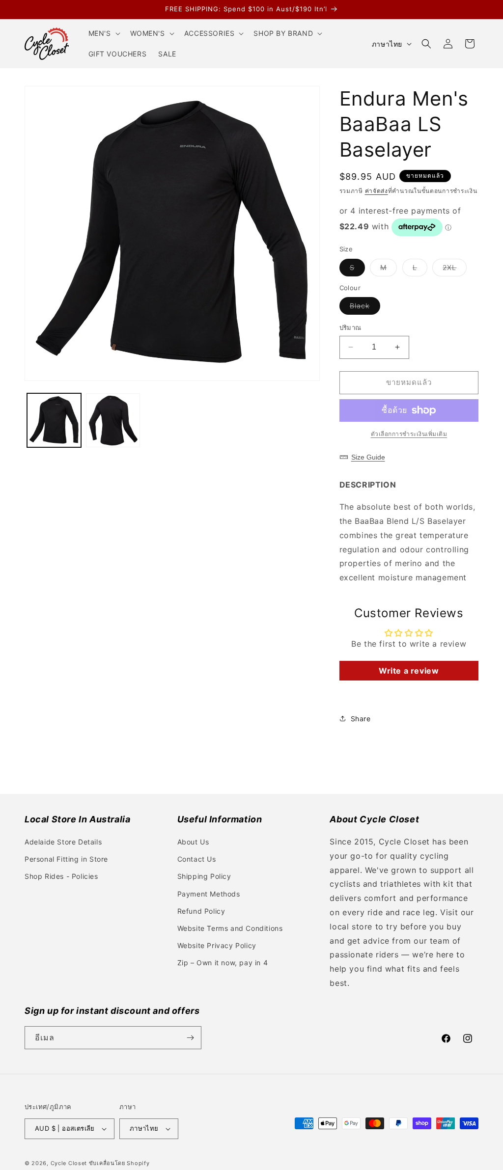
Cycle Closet (69, 1163)
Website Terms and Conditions (230, 928)
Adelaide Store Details (63, 842)
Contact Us (196, 859)
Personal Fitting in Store (66, 859)
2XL (455, 269)
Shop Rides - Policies (61, 876)
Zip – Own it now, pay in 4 (222, 962)
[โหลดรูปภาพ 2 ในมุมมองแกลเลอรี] (113, 420)
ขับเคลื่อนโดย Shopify (119, 1163)
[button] (103, 33)
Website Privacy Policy (216, 945)
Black (365, 308)
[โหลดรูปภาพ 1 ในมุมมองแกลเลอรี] (54, 420)
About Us (193, 842)
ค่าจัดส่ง (376, 190)
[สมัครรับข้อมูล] (190, 1037)
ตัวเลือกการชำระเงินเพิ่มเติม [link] (409, 433)
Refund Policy (201, 911)
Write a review (409, 671)
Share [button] (361, 718)
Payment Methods (208, 894)
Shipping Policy (204, 876)
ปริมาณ (350, 327)
